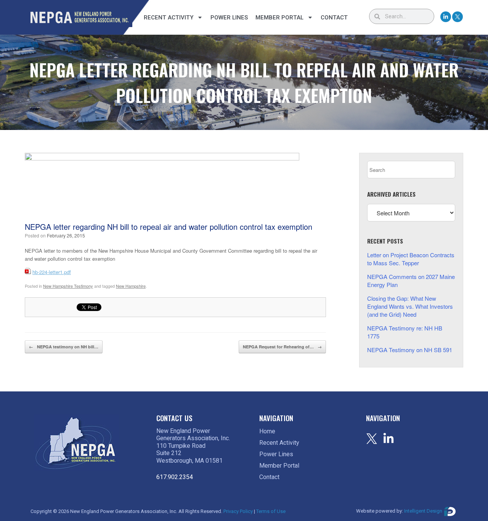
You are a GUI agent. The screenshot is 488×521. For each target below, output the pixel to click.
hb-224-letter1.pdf (51, 272)
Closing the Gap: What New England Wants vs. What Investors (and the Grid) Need (410, 306)
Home (267, 431)
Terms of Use (271, 511)
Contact (334, 17)
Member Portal (279, 17)
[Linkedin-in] (445, 16)
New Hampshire (131, 286)
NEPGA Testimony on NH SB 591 (409, 350)
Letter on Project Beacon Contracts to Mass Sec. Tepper (410, 259)
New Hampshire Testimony (68, 286)
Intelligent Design (423, 511)
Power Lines (229, 17)
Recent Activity (168, 17)
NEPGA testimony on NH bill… (63, 346)
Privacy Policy (238, 511)
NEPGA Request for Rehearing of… (282, 346)
